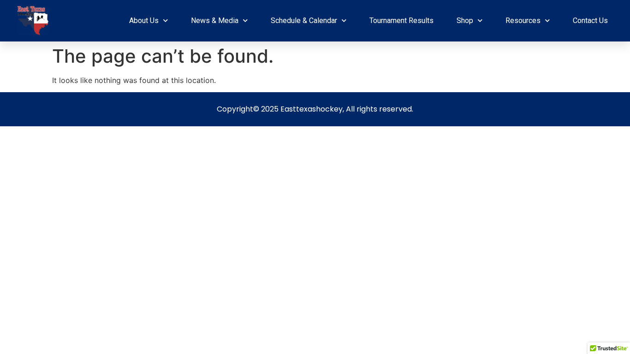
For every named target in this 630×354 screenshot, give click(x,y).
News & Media (214, 20)
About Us (144, 20)
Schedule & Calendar (304, 20)
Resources (523, 20)
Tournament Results (401, 20)
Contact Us (590, 20)
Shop (465, 20)
